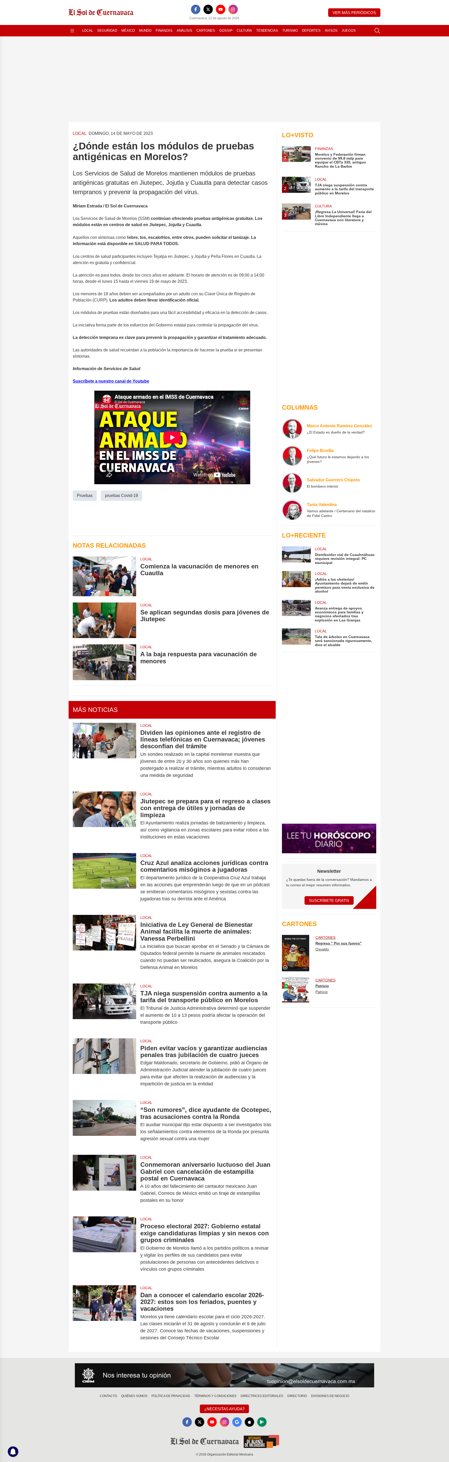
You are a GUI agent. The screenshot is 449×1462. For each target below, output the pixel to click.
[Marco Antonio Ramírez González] (292, 428)
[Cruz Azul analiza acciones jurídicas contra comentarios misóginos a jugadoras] (104, 881)
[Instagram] (233, 9)
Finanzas (164, 30)
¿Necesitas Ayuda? (224, 1409)
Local (87, 30)
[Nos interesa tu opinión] (224, 1375)
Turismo (290, 30)
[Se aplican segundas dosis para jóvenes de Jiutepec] (104, 620)
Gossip (226, 30)
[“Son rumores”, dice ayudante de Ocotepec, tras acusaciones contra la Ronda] (104, 1124)
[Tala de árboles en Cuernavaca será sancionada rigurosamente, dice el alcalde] (296, 637)
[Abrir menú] (72, 30)
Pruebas (85, 495)
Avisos (331, 30)
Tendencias (267, 30)
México (128, 30)
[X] (208, 9)
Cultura (244, 30)
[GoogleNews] (237, 1422)
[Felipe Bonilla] (292, 455)
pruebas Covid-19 (121, 495)
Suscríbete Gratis (329, 900)
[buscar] (377, 31)
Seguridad (107, 30)
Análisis (184, 30)
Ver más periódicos (354, 12)
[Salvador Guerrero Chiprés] (292, 483)
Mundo (145, 30)
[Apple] (249, 1422)
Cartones (205, 30)
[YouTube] (220, 9)
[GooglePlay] (262, 1422)
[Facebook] (195, 9)
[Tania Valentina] (292, 510)
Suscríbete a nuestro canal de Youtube (111, 381)
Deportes (311, 30)
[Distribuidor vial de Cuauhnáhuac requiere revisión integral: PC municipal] (296, 555)
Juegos (349, 30)
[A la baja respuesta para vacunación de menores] (104, 662)
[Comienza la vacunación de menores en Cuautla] (104, 576)
